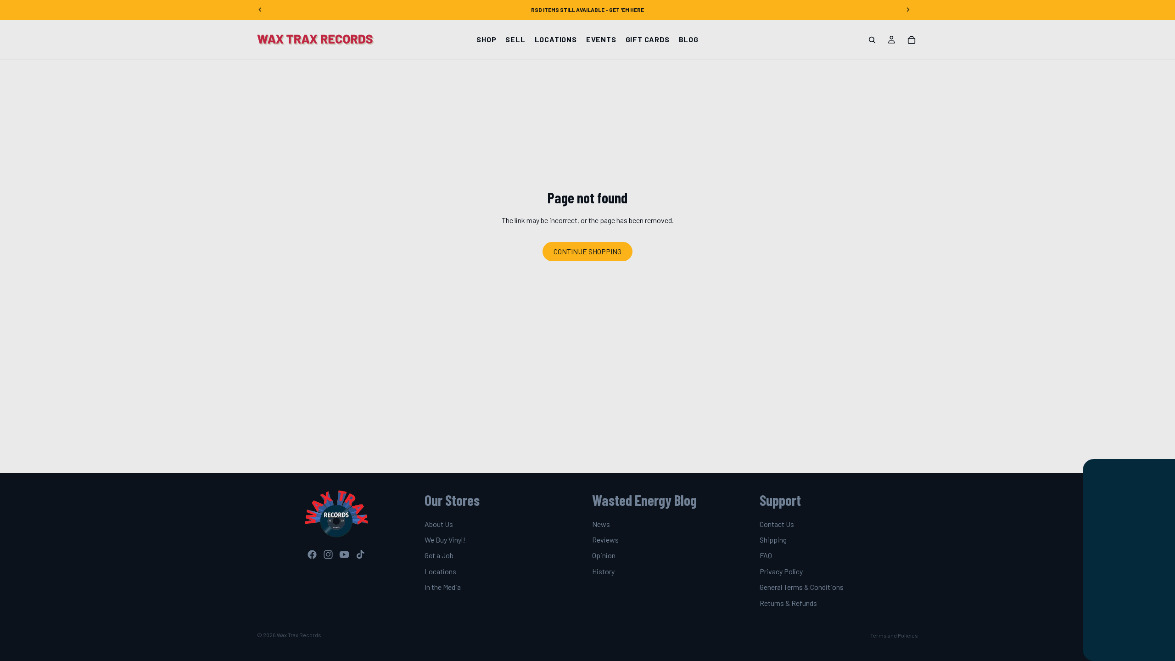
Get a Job (439, 555)
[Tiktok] (360, 554)
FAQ (766, 555)
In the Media (443, 587)
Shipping (773, 539)
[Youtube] (344, 554)
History (603, 571)
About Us (439, 524)
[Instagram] (328, 554)
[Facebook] (312, 554)
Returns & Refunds (788, 603)
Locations (440, 571)
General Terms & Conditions (802, 587)
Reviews (605, 539)
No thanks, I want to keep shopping (1087, 630)
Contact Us (777, 524)
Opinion (603, 555)
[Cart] (911, 40)
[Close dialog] (1165, 470)
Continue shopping (587, 251)
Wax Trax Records (299, 635)
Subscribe (1087, 601)
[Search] (872, 40)
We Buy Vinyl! (445, 539)
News (601, 524)
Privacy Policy (781, 571)
